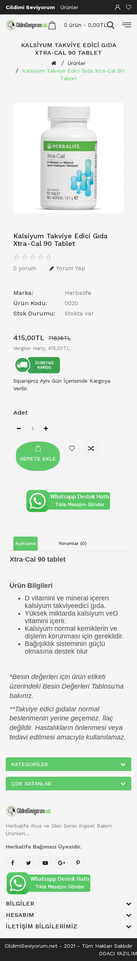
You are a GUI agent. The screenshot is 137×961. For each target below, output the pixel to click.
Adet (20, 412)
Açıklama (25, 543)
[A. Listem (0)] (128, 7)
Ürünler (69, 7)
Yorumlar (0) (73, 543)
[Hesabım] (117, 7)
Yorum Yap (70, 268)
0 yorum (24, 268)
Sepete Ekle (38, 459)
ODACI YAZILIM (118, 953)
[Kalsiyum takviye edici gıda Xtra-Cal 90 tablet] (68, 158)
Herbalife (78, 293)
